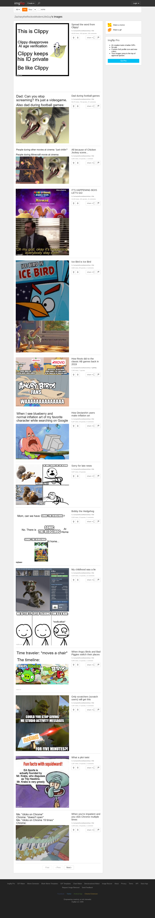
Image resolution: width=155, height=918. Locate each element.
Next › (69, 867)
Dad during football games (85, 95)
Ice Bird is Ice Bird (81, 261)
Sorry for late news (81, 465)
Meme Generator (33, 884)
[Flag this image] (98, 38)
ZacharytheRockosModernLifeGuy (33, 16)
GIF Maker (21, 884)
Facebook (60, 894)
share (89, 38)
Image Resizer (107, 884)
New (30, 9)
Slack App (144, 884)
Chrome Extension (91, 894)
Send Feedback (87, 887)
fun (93, 30)
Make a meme (119, 25)
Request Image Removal (70, 887)
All (17, 9)
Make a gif (117, 30)
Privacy (123, 884)
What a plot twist (80, 757)
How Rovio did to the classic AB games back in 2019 (85, 361)
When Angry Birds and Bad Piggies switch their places (86, 653)
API (137, 884)
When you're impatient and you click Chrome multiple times (85, 817)
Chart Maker (77, 884)
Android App (78, 894)
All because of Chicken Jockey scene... (83, 151)
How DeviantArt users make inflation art (83, 414)
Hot (24, 9)
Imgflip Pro (11, 884)
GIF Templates (65, 884)
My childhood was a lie (83, 569)
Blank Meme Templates (49, 884)
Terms (131, 884)
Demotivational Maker (92, 884)
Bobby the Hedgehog (82, 511)
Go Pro (123, 61)
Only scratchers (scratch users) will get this (84, 698)
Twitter (69, 894)
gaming (94, 367)
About (117, 884)
